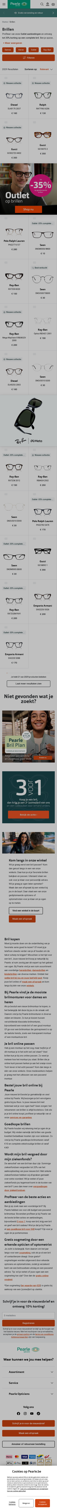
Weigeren (26, 1503)
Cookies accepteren (42, 1503)
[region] (28, 1488)
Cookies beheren (12, 1503)
